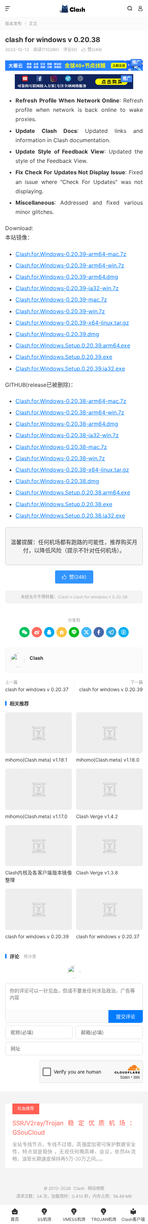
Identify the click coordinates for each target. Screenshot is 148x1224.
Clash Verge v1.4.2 (97, 816)
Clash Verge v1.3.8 (97, 872)
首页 (15, 1215)
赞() (92, 49)
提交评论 (125, 1016)
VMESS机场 (74, 1215)
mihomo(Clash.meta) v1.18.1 (36, 760)
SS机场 (44, 1215)
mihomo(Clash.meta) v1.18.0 (107, 760)
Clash (74, 8)
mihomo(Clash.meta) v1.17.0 (36, 816)
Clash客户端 (133, 1215)
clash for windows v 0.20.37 (36, 689)
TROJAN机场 (103, 1215)
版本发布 (13, 23)
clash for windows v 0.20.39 (111, 689)
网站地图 (96, 1188)
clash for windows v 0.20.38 (52, 40)
